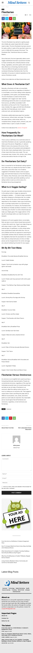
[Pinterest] (10, 18)
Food (7, 7)
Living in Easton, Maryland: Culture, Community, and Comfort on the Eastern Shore (14, 561)
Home (3, 7)
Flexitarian (8, 409)
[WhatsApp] (14, 18)
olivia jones (5, 14)
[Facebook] (3, 18)
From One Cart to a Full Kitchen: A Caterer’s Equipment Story (15, 542)
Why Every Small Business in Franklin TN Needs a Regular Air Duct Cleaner (16, 556)
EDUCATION (4, 643)
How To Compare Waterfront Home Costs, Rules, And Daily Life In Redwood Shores (16, 547)
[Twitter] (6, 18)
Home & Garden (6, 637)
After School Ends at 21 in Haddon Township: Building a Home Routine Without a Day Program (15, 551)
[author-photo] (16, 443)
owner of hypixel (22, 127)
